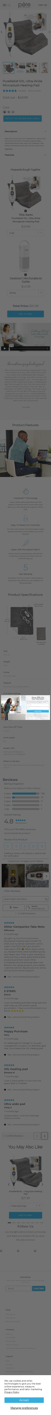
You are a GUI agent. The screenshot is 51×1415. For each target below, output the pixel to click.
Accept (24, 1400)
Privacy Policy (11, 1392)
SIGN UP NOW (37, 711)
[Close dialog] (49, 696)
